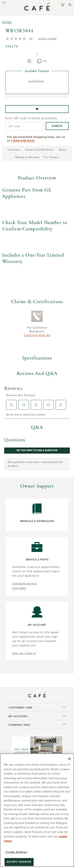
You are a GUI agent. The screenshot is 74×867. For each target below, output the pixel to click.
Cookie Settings (16, 852)
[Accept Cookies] (69, 759)
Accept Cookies (19, 861)
